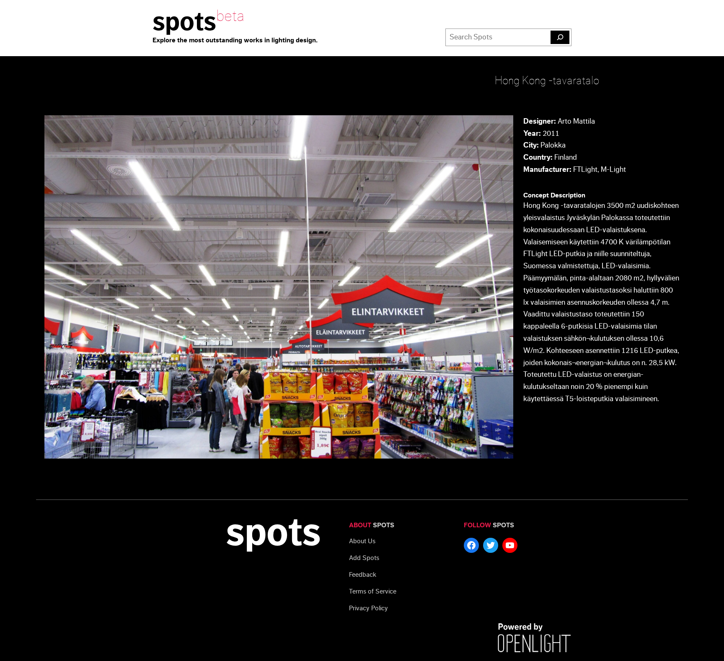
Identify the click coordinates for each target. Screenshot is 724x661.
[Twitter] (490, 545)
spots (184, 22)
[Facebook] (471, 545)
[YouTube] (509, 545)
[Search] (560, 37)
